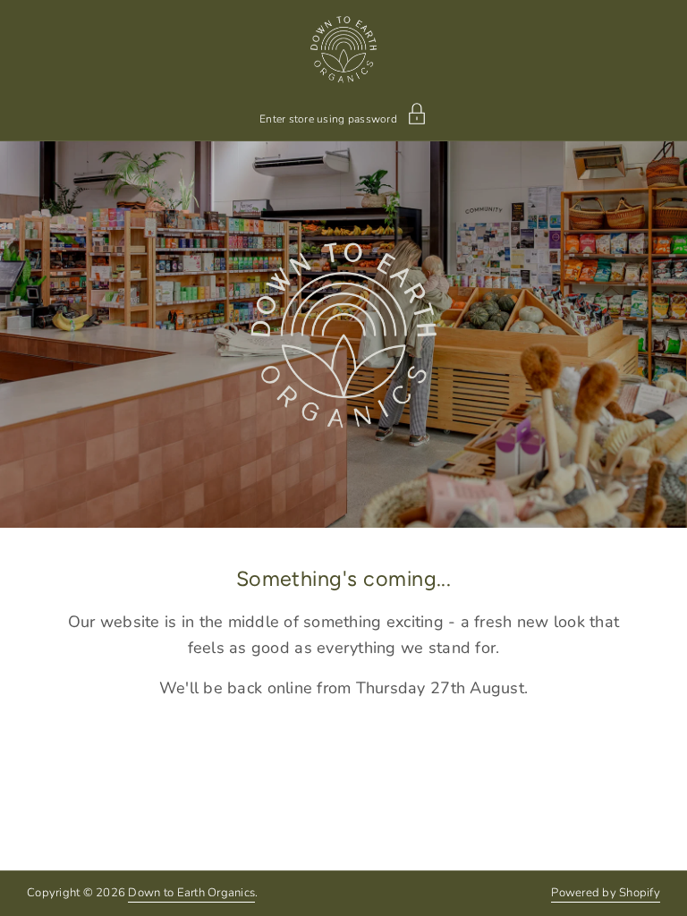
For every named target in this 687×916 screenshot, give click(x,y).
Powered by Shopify (605, 893)
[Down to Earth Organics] (344, 49)
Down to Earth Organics (191, 893)
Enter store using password (328, 118)
